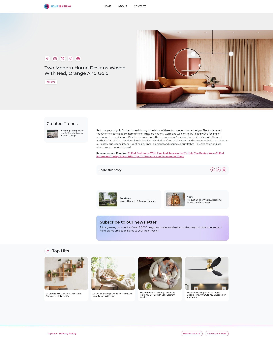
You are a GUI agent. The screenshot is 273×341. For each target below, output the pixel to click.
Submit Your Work (216, 333)
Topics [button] (51, 333)
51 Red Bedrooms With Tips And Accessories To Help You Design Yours (172, 153)
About (122, 6)
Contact (140, 6)
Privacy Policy (67, 333)
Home (107, 6)
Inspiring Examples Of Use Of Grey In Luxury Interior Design (71, 133)
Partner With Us (191, 333)
